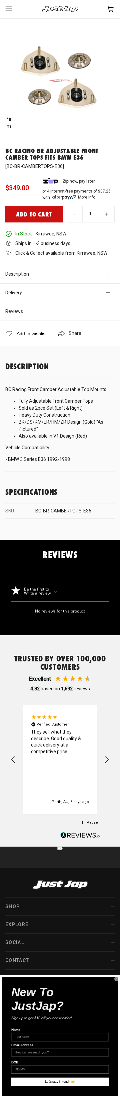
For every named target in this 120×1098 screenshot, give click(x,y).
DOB (15, 1062)
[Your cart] (110, 9)
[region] (60, 760)
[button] (13, 760)
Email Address (22, 1045)
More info (86, 197)
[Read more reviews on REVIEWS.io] (80, 836)
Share (75, 333)
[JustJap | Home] (60, 9)
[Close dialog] (116, 979)
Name (15, 1029)
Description (17, 274)
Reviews (14, 311)
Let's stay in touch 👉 (60, 1081)
